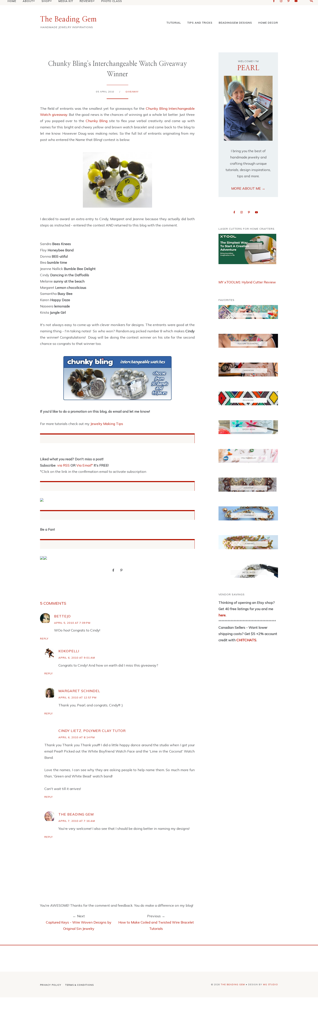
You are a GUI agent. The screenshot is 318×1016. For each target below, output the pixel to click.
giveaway (132, 91)
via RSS (63, 465)
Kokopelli (68, 651)
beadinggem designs (235, 22)
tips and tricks (199, 22)
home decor (268, 22)
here (222, 615)
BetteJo (62, 616)
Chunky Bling (97, 121)
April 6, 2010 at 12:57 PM (77, 697)
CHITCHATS (246, 640)
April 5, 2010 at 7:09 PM (72, 622)
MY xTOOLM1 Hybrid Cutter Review (247, 282)
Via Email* (84, 465)
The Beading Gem (68, 19)
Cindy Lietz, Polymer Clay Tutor (92, 730)
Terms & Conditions (79, 985)
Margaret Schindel (79, 691)
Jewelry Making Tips (106, 424)
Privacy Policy (50, 985)
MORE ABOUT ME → (248, 188)
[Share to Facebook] (113, 570)
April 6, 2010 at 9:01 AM (76, 657)
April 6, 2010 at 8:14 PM (76, 737)
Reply (44, 638)
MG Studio (270, 984)
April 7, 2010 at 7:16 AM (76, 820)
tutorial (174, 22)
